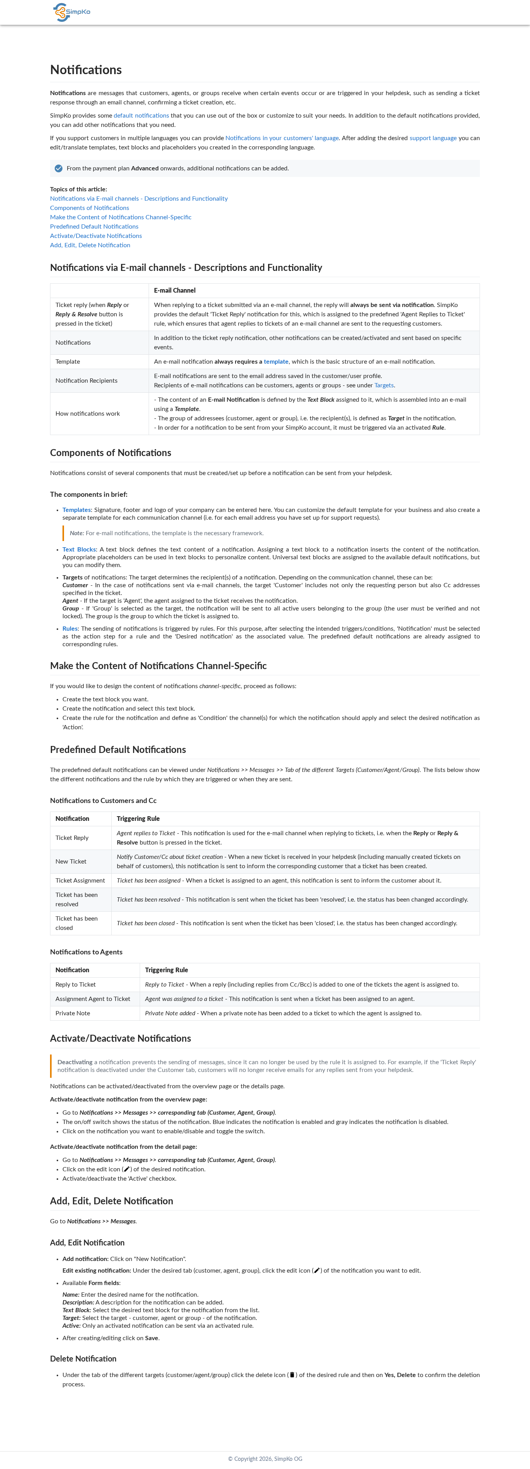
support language (433, 138)
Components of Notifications (89, 208)
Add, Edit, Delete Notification (90, 245)
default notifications (141, 116)
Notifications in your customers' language (282, 138)
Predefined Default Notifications (94, 227)
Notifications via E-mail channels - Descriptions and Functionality (139, 199)
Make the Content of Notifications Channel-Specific (121, 217)
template (276, 362)
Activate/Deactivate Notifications (96, 236)
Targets (384, 385)
